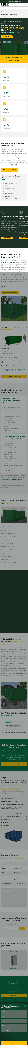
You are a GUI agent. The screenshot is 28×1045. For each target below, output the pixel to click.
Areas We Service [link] (11, 11)
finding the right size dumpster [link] (8, 262)
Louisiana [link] (19, 11)
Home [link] (2, 11)
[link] (5, 4)
